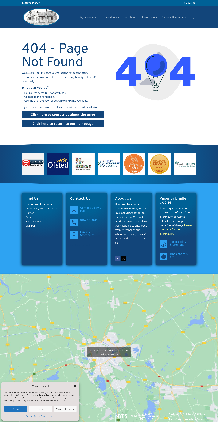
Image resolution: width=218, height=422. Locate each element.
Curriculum (148, 17)
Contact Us (190, 3)
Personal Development (174, 17)
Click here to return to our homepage (62, 123)
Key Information (89, 17)
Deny (40, 408)
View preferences (65, 408)
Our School (129, 17)
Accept (16, 408)
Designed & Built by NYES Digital (187, 414)
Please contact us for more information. (176, 230)
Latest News (112, 17)
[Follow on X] (123, 258)
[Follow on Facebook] (117, 258)
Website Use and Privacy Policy (39, 416)
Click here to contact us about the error (63, 114)
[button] (75, 386)
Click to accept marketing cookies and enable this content (109, 352)
